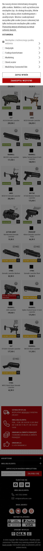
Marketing (9, 57)
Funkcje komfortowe (13, 52)
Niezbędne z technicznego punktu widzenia (19, 42)
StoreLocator (10, 62)
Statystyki (9, 48)
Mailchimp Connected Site (16, 66)
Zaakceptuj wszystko (21, 80)
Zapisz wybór (21, 74)
